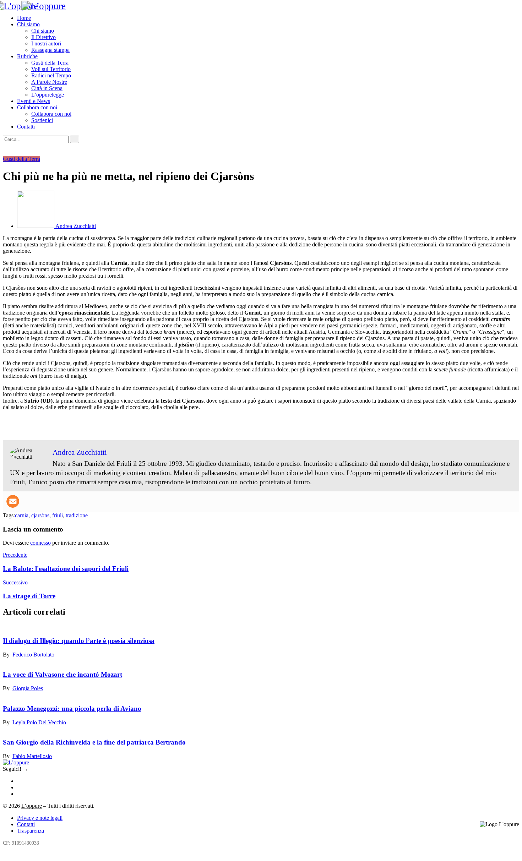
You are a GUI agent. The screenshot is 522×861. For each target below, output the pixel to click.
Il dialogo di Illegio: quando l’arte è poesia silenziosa (78, 640)
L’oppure (31, 806)
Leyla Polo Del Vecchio (39, 722)
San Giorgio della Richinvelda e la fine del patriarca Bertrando (94, 742)
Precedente (15, 555)
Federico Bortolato (33, 655)
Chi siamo (28, 24)
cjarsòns (40, 515)
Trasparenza (30, 831)
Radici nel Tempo (51, 75)
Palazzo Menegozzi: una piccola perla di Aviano (72, 708)
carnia (21, 515)
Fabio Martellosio (32, 756)
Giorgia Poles (27, 688)
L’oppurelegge (47, 95)
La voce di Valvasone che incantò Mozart (62, 674)
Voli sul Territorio (51, 69)
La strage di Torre (29, 596)
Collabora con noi (37, 107)
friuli (57, 515)
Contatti (26, 127)
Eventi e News (33, 101)
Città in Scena (46, 88)
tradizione (77, 515)
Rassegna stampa (50, 50)
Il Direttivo (43, 37)
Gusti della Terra (50, 63)
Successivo (15, 582)
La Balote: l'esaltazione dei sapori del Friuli (66, 568)
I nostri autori (46, 43)
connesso (40, 543)
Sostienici (42, 120)
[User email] (12, 501)
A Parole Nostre (49, 82)
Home (24, 18)
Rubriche (27, 56)
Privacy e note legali (39, 818)
